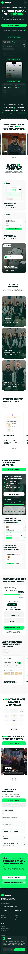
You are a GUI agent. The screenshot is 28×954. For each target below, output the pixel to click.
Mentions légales (5, 928)
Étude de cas (18, 913)
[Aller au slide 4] (15, 157)
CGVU (2, 933)
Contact (3, 926)
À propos (17, 915)
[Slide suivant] (7, 405)
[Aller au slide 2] (13, 157)
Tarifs (16, 919)
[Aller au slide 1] (12, 157)
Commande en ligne (5, 913)
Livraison (3, 915)
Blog (16, 917)
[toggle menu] (25, 2)
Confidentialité (4, 930)
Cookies (3, 935)
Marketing (3, 917)
